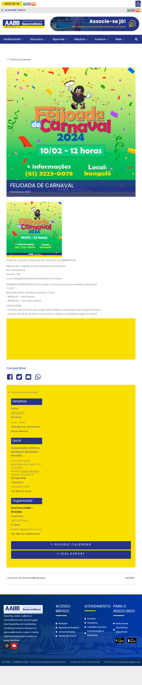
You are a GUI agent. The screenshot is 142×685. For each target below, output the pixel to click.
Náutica (80, 39)
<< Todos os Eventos (18, 59)
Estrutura (36, 39)
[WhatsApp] (37, 376)
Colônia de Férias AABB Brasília (25, 578)
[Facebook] (10, 376)
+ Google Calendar (71, 544)
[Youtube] (14, 646)
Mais (119, 39)
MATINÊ (130, 578)
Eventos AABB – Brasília (22, 509)
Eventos (100, 39)
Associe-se (11, 4)
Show (14, 431)
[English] (29, 3)
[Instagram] (7, 646)
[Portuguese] (25, 3)
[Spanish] (34, 3)
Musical (23, 431)
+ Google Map (22, 476)
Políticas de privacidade (85, 662)
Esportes (59, 39)
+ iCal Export (71, 554)
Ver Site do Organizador (25, 533)
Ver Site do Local (21, 491)
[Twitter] (19, 376)
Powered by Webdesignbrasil (122, 662)
